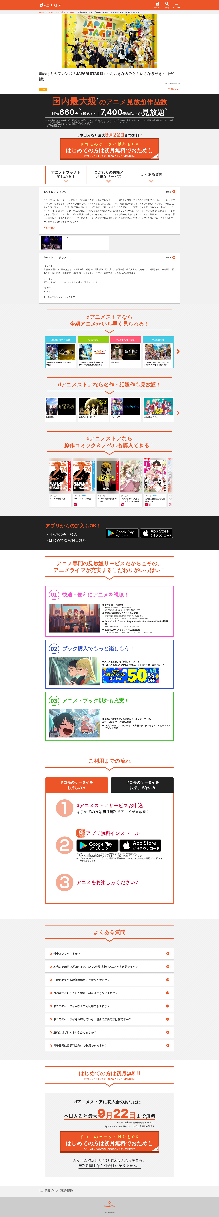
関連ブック (175, 89)
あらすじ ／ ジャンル (55, 191)
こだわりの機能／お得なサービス (109, 174)
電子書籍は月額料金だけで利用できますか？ (80, 1045)
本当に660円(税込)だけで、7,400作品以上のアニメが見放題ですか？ (95, 966)
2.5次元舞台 (49, 228)
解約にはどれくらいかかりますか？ (74, 1032)
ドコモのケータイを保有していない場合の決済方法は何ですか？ (92, 1019)
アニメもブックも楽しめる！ (66, 174)
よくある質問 (151, 174)
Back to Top (109, 1206)
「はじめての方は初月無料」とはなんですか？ (81, 979)
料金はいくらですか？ (66, 953)
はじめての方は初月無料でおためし (109, 149)
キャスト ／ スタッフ (55, 257)
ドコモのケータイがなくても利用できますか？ (81, 1006)
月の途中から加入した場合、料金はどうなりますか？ (85, 993)
